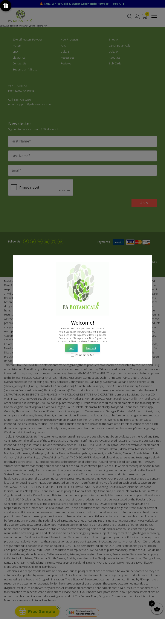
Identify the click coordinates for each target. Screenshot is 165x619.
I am (71, 348)
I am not (91, 348)
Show (5, 5)
